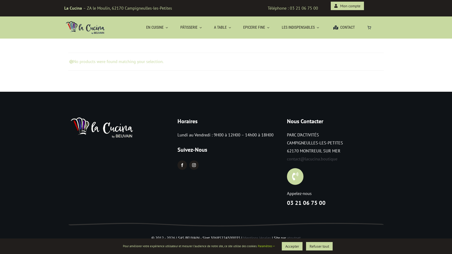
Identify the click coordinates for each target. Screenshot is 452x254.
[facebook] (182, 165)
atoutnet (294, 237)
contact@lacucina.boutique (312, 159)
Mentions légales (257, 237)
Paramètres (265, 246)
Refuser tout (319, 246)
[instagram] (194, 165)
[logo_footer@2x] (102, 117)
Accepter (292, 246)
